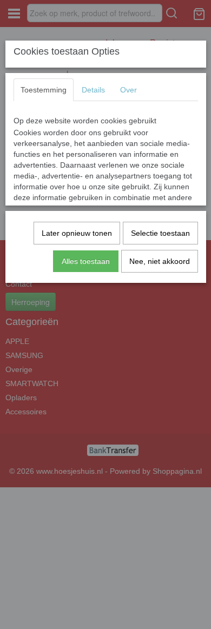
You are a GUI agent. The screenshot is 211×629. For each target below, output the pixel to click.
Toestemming (44, 89)
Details (93, 89)
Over (128, 89)
